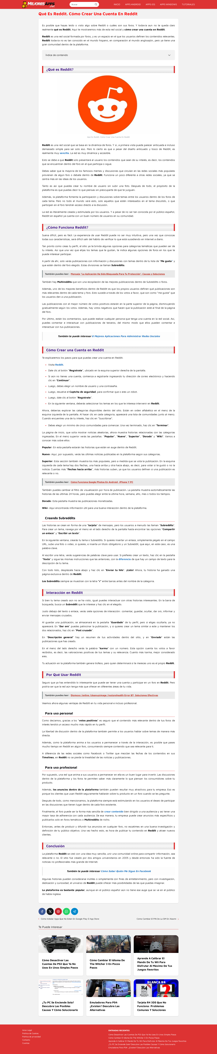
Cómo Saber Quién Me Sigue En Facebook (126, 871)
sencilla (64, 153)
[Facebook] (42, 911)
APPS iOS (150, 4)
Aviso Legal (27, 1030)
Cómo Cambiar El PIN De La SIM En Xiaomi (156, 918)
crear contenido (113, 811)
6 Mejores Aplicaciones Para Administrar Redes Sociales (126, 336)
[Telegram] (74, 911)
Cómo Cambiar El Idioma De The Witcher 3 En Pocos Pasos (133, 1038)
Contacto (26, 1040)
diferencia (125, 559)
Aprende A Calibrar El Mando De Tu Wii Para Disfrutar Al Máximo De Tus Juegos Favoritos (147, 1041)
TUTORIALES (188, 4)
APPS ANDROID (133, 4)
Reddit (59, 364)
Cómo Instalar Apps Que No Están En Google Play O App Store (70, 918)
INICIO (117, 4)
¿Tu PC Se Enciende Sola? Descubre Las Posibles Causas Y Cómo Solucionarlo (141, 1044)
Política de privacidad (31, 1036)
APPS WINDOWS (168, 4)
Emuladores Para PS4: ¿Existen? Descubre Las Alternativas (134, 1047)
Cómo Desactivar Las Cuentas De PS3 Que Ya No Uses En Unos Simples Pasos (142, 1034)
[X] (50, 911)
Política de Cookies (30, 1033)
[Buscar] (96, 4)
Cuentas (25, 1043)
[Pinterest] (58, 911)
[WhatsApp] (66, 911)
